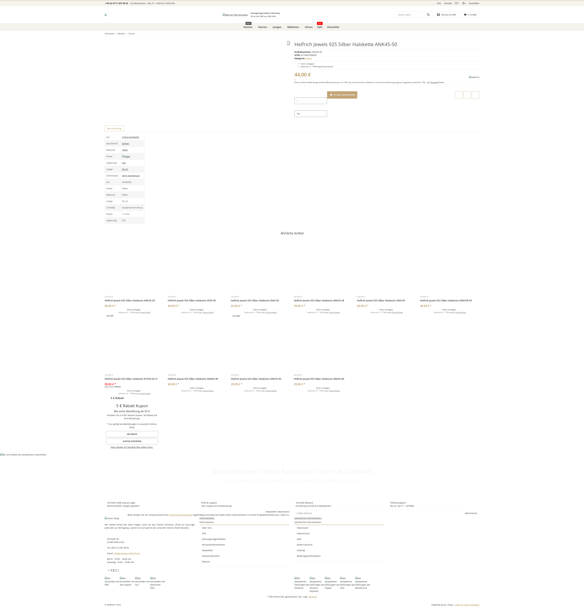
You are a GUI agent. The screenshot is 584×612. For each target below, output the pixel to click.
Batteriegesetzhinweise (309, 555)
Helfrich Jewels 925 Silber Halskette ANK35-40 (319, 378)
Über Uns (207, 527)
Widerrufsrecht (304, 544)
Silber (125, 149)
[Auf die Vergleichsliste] (459, 95)
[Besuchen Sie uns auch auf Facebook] (112, 570)
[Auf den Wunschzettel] (467, 95)
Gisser (309, 58)
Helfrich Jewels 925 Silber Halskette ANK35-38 (319, 300)
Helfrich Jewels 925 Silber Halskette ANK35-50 (130, 300)
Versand (434, 82)
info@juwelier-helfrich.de (127, 553)
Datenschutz (303, 533)
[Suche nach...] (430, 15)
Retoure (206, 561)
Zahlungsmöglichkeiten (214, 539)
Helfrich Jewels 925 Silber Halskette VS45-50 (255, 300)
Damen (125, 143)
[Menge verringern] (296, 94)
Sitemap (301, 550)
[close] (288, 43)
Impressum (302, 527)
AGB (299, 539)
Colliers (126, 137)
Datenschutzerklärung (180, 514)
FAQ (439, 3)
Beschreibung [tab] (114, 128)
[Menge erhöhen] (296, 107)
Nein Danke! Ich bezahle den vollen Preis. (132, 447)
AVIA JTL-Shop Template (467, 604)
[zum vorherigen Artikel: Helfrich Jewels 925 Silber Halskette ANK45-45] (477, 33)
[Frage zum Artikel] (475, 95)
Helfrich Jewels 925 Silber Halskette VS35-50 (192, 300)
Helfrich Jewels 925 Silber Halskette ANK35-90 (256, 378)
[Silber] (126, 156)
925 (124, 162)
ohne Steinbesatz (131, 175)
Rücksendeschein (211, 555)
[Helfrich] (474, 77)
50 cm (125, 169)
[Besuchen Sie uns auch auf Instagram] (117, 570)
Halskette (134, 137)
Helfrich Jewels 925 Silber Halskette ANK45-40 (193, 378)
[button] (456, 3)
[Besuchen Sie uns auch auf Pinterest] (114, 570)
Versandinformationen (213, 544)
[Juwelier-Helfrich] (106, 15)
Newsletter (207, 550)
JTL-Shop (448, 604)
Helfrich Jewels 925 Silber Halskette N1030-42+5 (131, 378)
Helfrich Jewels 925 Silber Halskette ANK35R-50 (446, 300)
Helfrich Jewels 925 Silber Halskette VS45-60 (381, 300)
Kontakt (448, 3)
